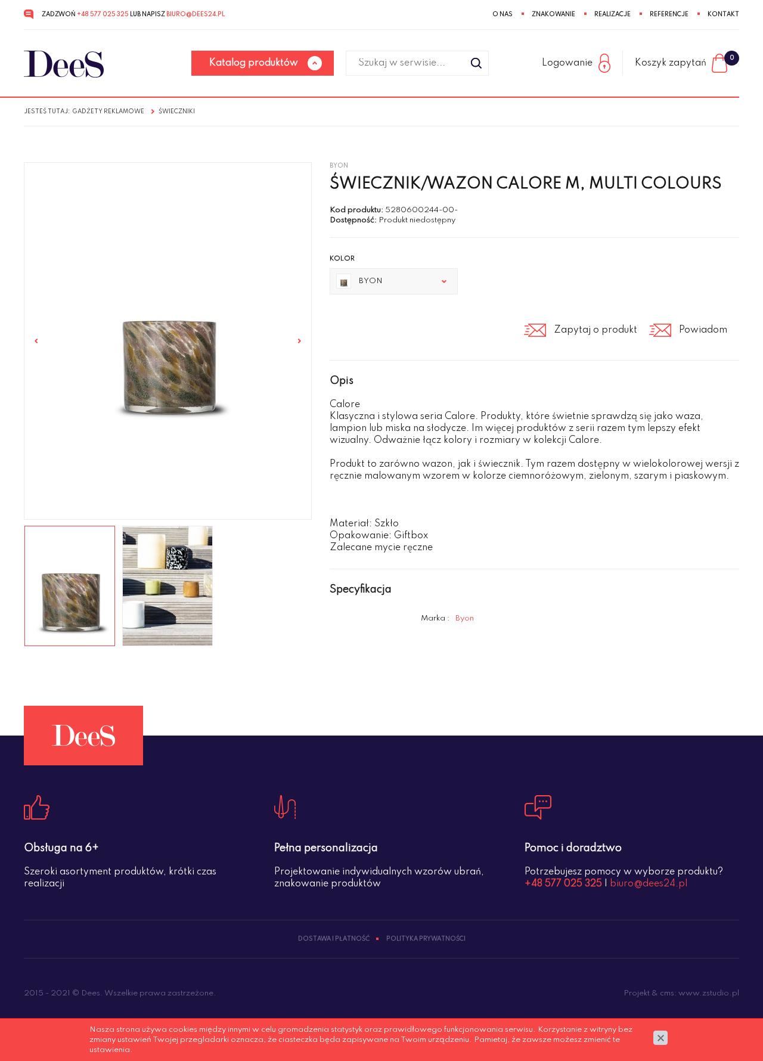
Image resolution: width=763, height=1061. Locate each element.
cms (667, 993)
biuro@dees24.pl (195, 14)
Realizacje (612, 14)
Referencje (669, 14)
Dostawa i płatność (334, 939)
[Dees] (64, 64)
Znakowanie (553, 14)
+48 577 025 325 (103, 14)
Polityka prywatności (426, 939)
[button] (394, 281)
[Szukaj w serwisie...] (476, 63)
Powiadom (703, 330)
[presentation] (36, 341)
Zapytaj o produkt (595, 330)
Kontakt (723, 14)
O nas (502, 14)
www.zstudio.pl (708, 993)
